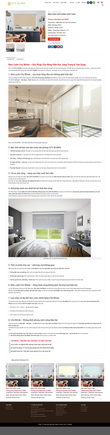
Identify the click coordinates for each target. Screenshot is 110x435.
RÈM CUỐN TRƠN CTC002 (63, 388)
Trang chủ (48, 2)
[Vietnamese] (102, 2)
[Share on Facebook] (49, 46)
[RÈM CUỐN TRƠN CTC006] (17, 375)
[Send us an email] (91, 2)
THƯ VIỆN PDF (84, 411)
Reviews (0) (20, 59)
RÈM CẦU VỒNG (9, 407)
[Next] (42, 26)
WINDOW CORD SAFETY (61, 411)
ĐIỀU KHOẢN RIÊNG (60, 409)
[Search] (102, 5)
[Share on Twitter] (52, 46)
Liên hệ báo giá (54, 39)
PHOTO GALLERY (84, 407)
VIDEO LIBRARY (84, 409)
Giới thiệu (56, 2)
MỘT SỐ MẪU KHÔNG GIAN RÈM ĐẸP (38, 416)
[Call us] (94, 2)
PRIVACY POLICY (59, 414)
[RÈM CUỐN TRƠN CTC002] (67, 375)
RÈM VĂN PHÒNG (56, 12)
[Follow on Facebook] (88, 2)
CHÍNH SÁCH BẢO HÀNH (61, 407)
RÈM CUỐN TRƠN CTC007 (88, 388)
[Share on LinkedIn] (61, 46)
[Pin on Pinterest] (58, 46)
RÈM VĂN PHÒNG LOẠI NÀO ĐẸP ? (38, 414)
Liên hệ (84, 2)
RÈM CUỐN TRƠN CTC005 (38, 388)
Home (49, 12)
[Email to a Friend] (55, 46)
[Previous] (8, 26)
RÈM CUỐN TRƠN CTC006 (13, 388)
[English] (98, 2)
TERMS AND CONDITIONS (61, 413)
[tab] (10, 59)
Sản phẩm (63, 2)
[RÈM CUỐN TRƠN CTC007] (92, 375)
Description (10, 59)
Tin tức (72, 2)
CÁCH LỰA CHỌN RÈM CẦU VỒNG (38, 409)
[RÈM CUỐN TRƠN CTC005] (42, 375)
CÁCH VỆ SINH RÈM (35, 407)
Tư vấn (78, 2)
